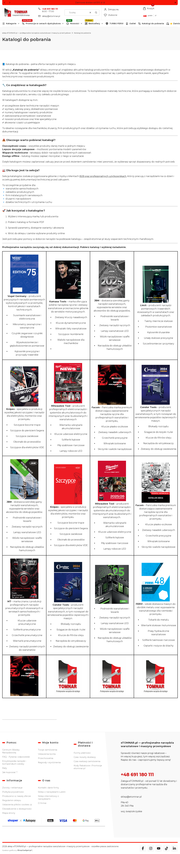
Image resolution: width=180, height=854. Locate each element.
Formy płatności (82, 753)
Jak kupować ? (9, 772)
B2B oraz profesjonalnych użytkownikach (102, 176)
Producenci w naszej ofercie (16, 796)
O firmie (42, 803)
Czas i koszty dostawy (85, 757)
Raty (4, 768)
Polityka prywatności (13, 792)
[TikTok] (166, 848)
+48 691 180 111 (50, 9)
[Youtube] (158, 848)
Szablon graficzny (17, 850)
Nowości (74, 23)
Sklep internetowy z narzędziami (48, 797)
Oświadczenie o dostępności (17, 809)
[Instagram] (150, 848)
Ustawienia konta (47, 754)
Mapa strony (8, 813)
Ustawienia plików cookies (16, 804)
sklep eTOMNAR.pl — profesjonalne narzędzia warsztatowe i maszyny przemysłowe (36, 33)
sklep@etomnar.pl (51, 16)
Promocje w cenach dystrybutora (43, 23)
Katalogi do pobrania (153, 23)
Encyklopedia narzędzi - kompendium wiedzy (14, 762)
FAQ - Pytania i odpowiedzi (16, 757)
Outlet (132, 23)
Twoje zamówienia (47, 750)
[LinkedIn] (174, 848)
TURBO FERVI (116, 23)
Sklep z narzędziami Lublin (52, 792)
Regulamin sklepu (11, 800)
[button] (175, 2)
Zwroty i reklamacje (12, 787)
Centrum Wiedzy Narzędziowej (11, 751)
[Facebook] (143, 848)
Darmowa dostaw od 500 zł (89, 2)
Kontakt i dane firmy (48, 787)
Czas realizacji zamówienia (87, 761)
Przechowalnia (45, 758)
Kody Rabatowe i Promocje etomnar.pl (88, 767)
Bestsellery (94, 23)
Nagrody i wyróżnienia (49, 762)
